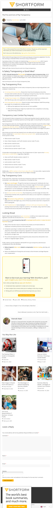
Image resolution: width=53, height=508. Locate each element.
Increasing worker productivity (13, 92)
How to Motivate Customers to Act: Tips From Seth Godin (33, 312)
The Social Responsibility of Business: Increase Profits (7, 414)
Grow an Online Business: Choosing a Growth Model (43, 355)
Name (4, 455)
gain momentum (25, 216)
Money (30, 300)
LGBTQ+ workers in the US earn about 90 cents (21, 171)
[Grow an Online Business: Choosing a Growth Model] (44, 338)
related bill (26, 217)
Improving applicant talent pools (13, 102)
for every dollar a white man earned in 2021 (24, 134)
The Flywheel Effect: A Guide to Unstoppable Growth (8, 355)
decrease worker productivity (14, 193)
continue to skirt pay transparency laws (36, 205)
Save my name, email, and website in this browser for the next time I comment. (22, 477)
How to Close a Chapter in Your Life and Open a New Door (20, 305)
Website (4, 471)
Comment (5, 435)
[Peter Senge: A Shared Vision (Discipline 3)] (9, 367)
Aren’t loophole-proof (10, 205)
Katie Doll (5, 359)
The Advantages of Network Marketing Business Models (23, 384)
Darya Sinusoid (7, 386)
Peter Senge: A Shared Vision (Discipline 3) (8, 383)
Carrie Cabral (6, 418)
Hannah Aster (15, 20)
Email (4, 464)
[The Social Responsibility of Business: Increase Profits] (9, 396)
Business (25, 300)
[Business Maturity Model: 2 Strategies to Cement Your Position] (44, 367)
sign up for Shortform (26, 283)
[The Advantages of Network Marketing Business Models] (25, 367)
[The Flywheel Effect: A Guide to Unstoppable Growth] (9, 338)
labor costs (17, 247)
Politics (34, 300)
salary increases (39, 186)
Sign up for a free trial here (28, 53)
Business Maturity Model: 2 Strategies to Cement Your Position (43, 384)
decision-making (38, 247)
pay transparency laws (34, 61)
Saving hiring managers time (12, 98)
